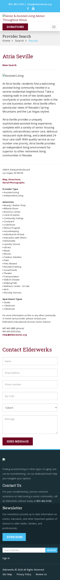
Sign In (6, 558)
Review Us (41, 574)
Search (19, 40)
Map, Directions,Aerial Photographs (13, 181)
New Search (9, 65)
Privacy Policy (23, 574)
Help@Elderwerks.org (14, 334)
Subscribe (15, 537)
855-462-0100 (16, 4)
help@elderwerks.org (39, 4)
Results (33, 40)
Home (6, 40)
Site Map (7, 574)
